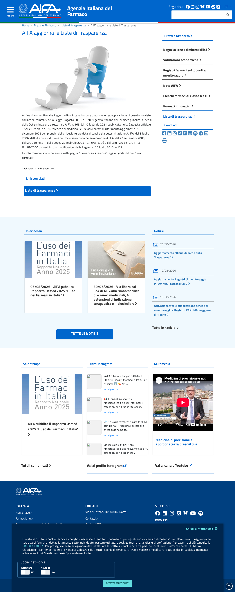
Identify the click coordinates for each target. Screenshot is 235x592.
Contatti (90, 518)
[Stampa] (164, 140)
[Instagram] (175, 133)
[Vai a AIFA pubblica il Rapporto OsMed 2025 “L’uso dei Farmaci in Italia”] (52, 394)
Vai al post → (111, 389)
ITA (227, 6)
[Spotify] (195, 133)
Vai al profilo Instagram (107, 465)
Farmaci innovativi (177, 106)
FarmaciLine (23, 518)
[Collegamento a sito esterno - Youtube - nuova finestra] (208, 6)
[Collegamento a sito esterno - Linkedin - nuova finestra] (193, 6)
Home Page (23, 512)
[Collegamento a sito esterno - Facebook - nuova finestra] (188, 6)
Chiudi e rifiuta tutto (200, 528)
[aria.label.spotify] (200, 513)
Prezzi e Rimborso (45, 25)
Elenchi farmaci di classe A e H (185, 95)
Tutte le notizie (164, 327)
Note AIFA (171, 85)
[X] (185, 133)
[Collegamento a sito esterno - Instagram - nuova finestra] (198, 6)
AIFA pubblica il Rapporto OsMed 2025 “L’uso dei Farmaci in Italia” (53, 426)
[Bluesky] (180, 133)
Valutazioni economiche (181, 59)
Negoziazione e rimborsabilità (185, 49)
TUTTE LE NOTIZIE (84, 333)
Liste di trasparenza (74, 25)
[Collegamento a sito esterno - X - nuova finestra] (218, 6)
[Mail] (206, 133)
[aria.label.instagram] (172, 513)
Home (25, 25)
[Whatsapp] (190, 133)
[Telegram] (201, 133)
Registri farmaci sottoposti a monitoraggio (184, 73)
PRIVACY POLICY (33, 546)
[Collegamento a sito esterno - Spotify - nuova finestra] (213, 6)
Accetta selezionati (117, 583)
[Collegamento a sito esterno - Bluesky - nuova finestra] (202, 6)
